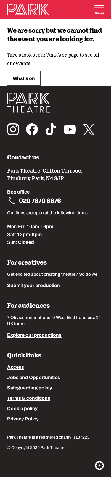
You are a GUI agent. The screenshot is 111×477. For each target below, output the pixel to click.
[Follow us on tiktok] (51, 129)
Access (15, 367)
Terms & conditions (28, 398)
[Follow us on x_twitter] (89, 129)
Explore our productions (34, 335)
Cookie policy (22, 409)
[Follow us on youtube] (70, 129)
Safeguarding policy (29, 388)
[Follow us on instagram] (13, 129)
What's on (24, 78)
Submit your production (33, 285)
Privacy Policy (23, 419)
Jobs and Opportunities (33, 378)
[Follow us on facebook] (32, 129)
